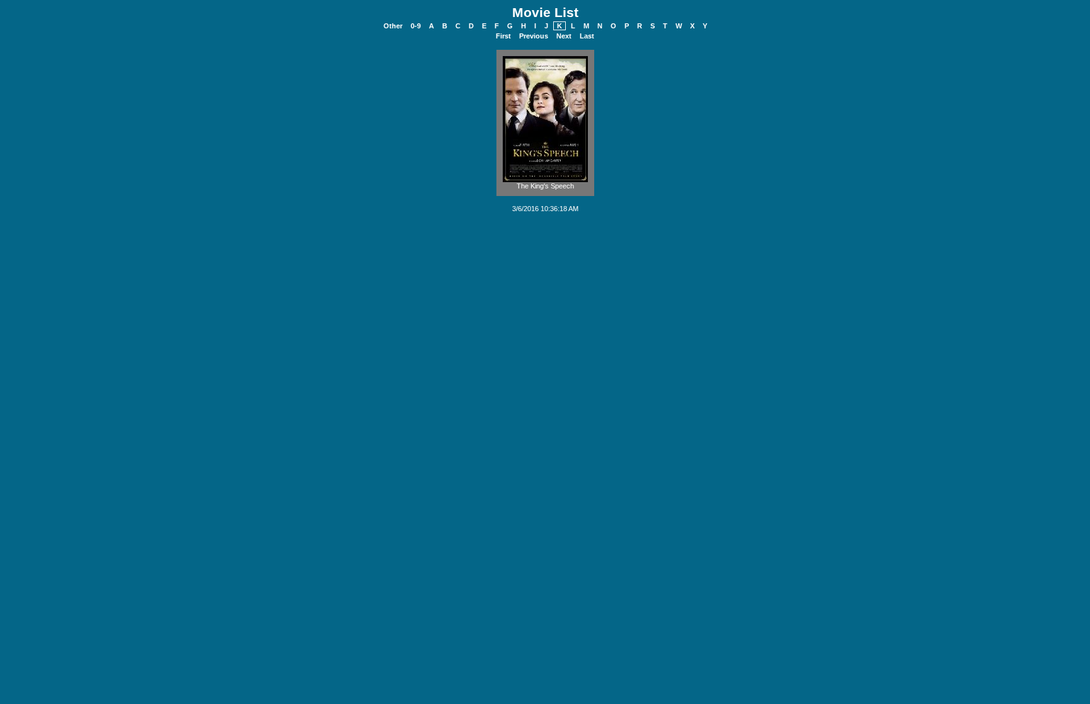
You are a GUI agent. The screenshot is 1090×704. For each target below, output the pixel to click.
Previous (533, 36)
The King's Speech (545, 186)
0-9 (416, 26)
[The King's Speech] (545, 179)
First (503, 36)
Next (563, 36)
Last (587, 36)
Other (393, 26)
